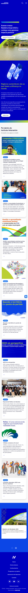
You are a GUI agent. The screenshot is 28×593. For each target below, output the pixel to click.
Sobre (14, 562)
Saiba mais (6, 115)
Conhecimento (14, 568)
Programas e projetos (14, 571)
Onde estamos (14, 565)
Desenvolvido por (11, 590)
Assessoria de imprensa (14, 574)
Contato (14, 577)
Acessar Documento (8, 37)
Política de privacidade (14, 586)
